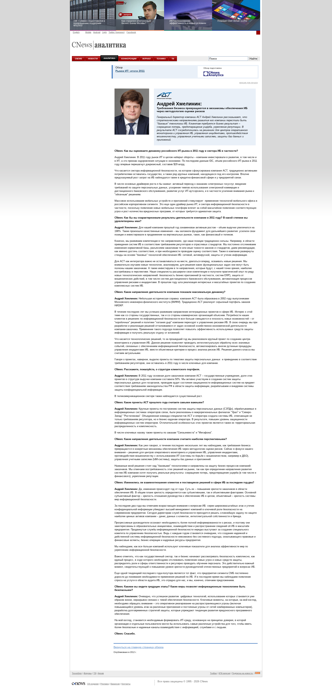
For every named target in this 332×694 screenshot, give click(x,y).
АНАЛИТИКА (109, 58)
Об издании (93, 684)
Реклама (104, 684)
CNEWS (78, 59)
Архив (101, 673)
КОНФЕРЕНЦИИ (128, 59)
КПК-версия (224, 673)
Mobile (88, 32)
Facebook (131, 32)
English (76, 32)
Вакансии (115, 684)
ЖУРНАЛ (146, 59)
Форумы (88, 673)
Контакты (125, 684)
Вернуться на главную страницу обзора (139, 647)
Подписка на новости (242, 673)
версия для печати (248, 82)
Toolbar (213, 673)
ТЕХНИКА (161, 59)
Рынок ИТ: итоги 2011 (130, 70)
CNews (204, 681)
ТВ (173, 59)
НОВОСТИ (93, 59)
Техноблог (77, 673)
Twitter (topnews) (117, 32)
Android (96, 32)
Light (104, 32)
